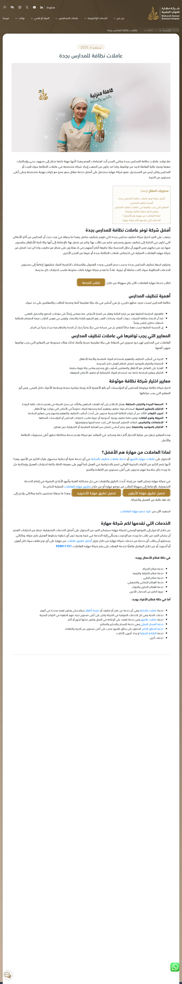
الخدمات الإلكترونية (97, 17)
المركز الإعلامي (41, 17)
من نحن (120, 17)
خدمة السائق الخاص (152, 628)
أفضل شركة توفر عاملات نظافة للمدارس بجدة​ (141, 198)
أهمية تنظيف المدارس (141, 202)
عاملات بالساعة (148, 610)
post (150, 30)
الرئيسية (167, 30)
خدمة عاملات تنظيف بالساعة (108, 458)
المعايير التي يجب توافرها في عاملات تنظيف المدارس (141, 206)
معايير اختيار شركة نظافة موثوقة (141, 211)
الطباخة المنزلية (148, 632)
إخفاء (144, 190)
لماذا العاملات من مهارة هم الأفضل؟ (141, 215)
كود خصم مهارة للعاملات (135, 511)
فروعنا (6, 17)
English (51, 7)
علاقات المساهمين (68, 17)
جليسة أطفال (92, 610)
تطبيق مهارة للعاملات (77, 486)
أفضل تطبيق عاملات (79, 540)
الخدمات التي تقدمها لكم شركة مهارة (141, 219)
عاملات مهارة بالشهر (142, 458)
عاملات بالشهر (149, 619)
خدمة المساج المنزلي (152, 623)
